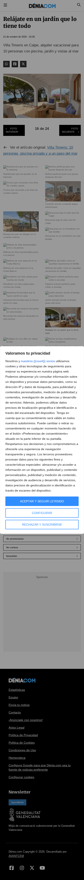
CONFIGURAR (42, 513)
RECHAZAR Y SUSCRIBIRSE (42, 524)
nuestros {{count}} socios (38, 361)
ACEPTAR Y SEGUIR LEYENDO (42, 501)
